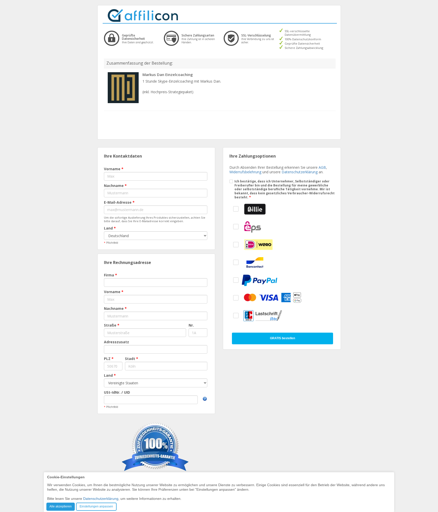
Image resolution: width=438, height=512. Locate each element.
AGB (322, 167)
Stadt (131, 358)
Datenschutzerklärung (300, 171)
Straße (111, 325)
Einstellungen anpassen (96, 506)
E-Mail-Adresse (119, 202)
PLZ (109, 358)
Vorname (113, 168)
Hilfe (205, 399)
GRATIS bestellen (282, 338)
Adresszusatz (116, 341)
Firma (110, 275)
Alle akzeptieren (60, 506)
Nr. (191, 325)
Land (110, 228)
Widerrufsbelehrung (245, 171)
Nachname (115, 185)
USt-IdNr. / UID (117, 392)
